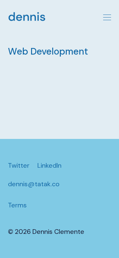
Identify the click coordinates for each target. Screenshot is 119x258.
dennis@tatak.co (34, 184)
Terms (17, 205)
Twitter (18, 165)
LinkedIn (49, 165)
